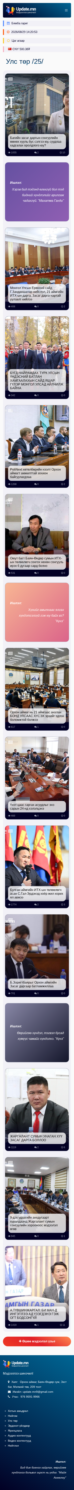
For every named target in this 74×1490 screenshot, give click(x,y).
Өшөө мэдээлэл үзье (38, 1341)
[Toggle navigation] (65, 10)
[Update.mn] (21, 10)
